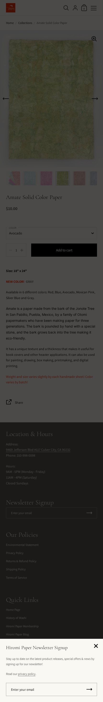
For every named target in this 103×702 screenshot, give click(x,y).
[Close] (96, 646)
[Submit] (89, 689)
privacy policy (26, 674)
